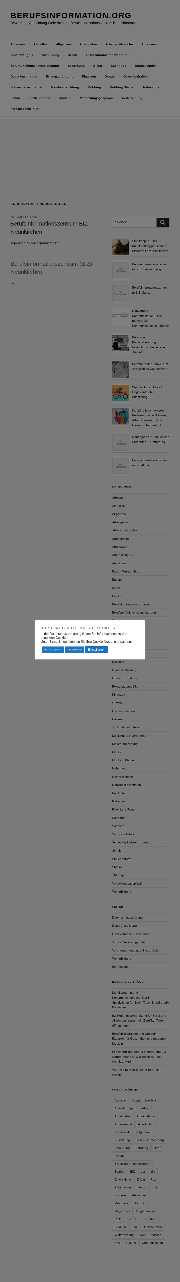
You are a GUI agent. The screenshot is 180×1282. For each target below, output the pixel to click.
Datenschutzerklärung (65, 634)
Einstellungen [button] (96, 649)
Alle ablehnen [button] (75, 649)
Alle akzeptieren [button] (52, 649)
